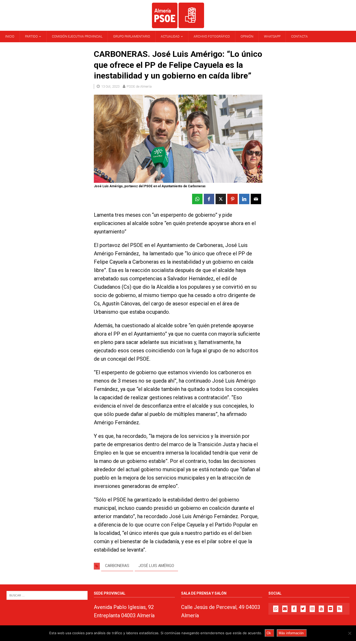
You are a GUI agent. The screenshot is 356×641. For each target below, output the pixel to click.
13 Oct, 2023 (110, 86)
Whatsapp (272, 36)
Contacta (299, 36)
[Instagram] (312, 609)
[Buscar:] (47, 595)
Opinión (247, 36)
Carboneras (117, 565)
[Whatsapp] (275, 609)
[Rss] (339, 609)
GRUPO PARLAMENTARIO (131, 36)
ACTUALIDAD (170, 36)
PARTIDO (31, 36)
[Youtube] (321, 609)
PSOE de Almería (139, 86)
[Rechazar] (349, 633)
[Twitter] (303, 609)
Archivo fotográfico (212, 36)
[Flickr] (330, 609)
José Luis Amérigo (156, 565)
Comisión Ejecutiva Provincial (77, 36)
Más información (291, 633)
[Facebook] (294, 609)
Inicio (9, 36)
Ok (269, 633)
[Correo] (284, 609)
